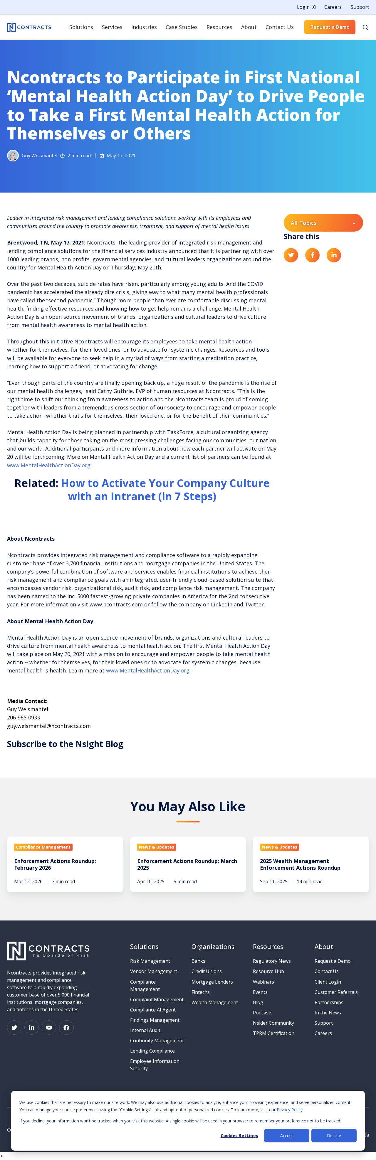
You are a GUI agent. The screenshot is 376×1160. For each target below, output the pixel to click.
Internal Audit (145, 1030)
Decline (334, 1135)
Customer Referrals (336, 992)
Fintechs (201, 992)
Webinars (263, 982)
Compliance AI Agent (153, 1009)
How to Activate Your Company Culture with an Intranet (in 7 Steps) (165, 489)
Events (260, 992)
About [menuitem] (249, 27)
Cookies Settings (239, 1135)
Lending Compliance (152, 1051)
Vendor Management (153, 971)
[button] (365, 27)
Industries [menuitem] (144, 27)
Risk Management (150, 961)
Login (304, 7)
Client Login (328, 982)
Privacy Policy (290, 1109)
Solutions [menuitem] (81, 27)
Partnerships (329, 1002)
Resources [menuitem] (219, 27)
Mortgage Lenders (212, 982)
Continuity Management (157, 1040)
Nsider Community (273, 1023)
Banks (198, 961)
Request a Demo (330, 27)
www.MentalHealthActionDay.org (48, 465)
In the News (328, 1012)
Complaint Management (157, 999)
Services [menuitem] (112, 27)
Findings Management (154, 1020)
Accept (286, 1135)
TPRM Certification (273, 1033)
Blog (258, 1002)
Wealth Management (215, 1002)
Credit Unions (207, 971)
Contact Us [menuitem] (280, 27)
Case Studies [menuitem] (182, 27)
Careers (333, 7)
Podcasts (263, 1012)
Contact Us (327, 971)
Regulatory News (272, 961)
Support (360, 7)
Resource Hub (268, 971)
